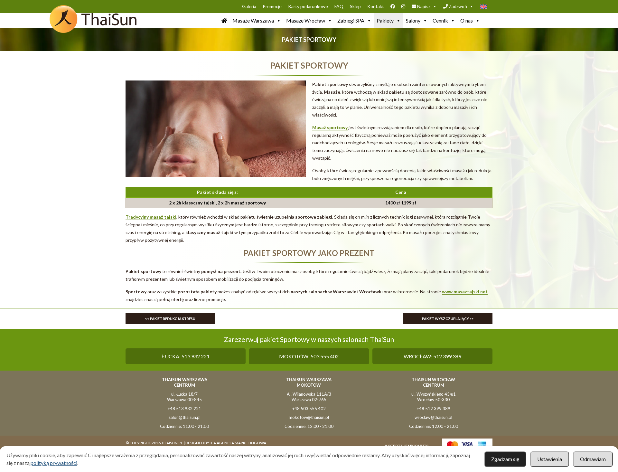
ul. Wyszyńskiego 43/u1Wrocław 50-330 (433, 397)
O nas (466, 20)
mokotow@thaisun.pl (309, 417)
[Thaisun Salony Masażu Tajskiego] (224, 20)
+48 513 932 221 (184, 408)
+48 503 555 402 (309, 408)
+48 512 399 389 (433, 408)
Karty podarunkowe (308, 6)
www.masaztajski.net (465, 291)
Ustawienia (549, 459)
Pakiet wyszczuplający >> (447, 318)
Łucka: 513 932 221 (186, 356)
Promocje (272, 6)
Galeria (249, 6)
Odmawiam (593, 459)
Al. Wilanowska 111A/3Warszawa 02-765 (309, 397)
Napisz (423, 6)
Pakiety (385, 20)
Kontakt (375, 6)
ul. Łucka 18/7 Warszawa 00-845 (184, 397)
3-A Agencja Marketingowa (238, 442)
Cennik (440, 20)
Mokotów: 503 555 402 (309, 356)
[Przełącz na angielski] (484, 6)
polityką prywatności (54, 463)
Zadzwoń (457, 6)
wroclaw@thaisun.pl (433, 417)
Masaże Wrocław (305, 20)
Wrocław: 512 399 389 (432, 356)
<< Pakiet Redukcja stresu (170, 318)
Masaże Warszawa (253, 20)
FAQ (338, 6)
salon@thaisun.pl (185, 417)
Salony (413, 20)
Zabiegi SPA (350, 20)
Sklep (355, 6)
